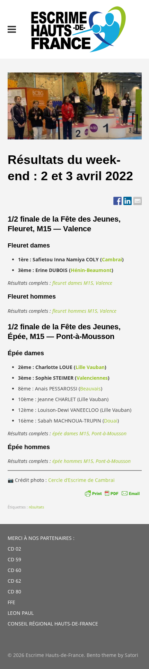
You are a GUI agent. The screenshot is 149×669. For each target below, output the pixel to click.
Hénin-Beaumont (91, 270)
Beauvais (90, 388)
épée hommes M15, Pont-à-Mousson (91, 461)
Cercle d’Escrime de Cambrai (81, 480)
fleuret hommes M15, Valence (84, 311)
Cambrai (112, 259)
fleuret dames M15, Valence (82, 283)
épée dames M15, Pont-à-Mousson (89, 433)
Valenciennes (92, 378)
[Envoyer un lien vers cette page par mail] (137, 201)
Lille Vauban (90, 367)
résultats (36, 507)
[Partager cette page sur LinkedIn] (127, 201)
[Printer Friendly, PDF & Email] (112, 493)
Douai (110, 420)
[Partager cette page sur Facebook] (117, 201)
